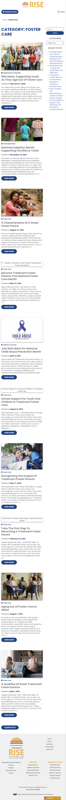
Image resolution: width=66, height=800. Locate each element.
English (50, 798)
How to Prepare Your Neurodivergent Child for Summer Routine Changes (56, 93)
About (49, 741)
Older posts (10, 727)
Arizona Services (55, 767)
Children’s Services (33, 767)
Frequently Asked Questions (11, 762)
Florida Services (55, 770)
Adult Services (33, 765)
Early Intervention (33, 770)
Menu (63, 12)
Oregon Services (55, 775)
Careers (11, 765)
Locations (49, 744)
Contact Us (49, 749)
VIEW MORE (9, 107)
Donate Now (11, 12)
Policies (11, 768)
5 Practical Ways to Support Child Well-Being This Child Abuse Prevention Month (57, 104)
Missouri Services (55, 773)
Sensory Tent (33, 775)
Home (5, 20)
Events (11, 773)
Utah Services (55, 778)
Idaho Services (55, 765)
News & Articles (11, 770)
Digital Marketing (32, 794)
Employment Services (33, 773)
